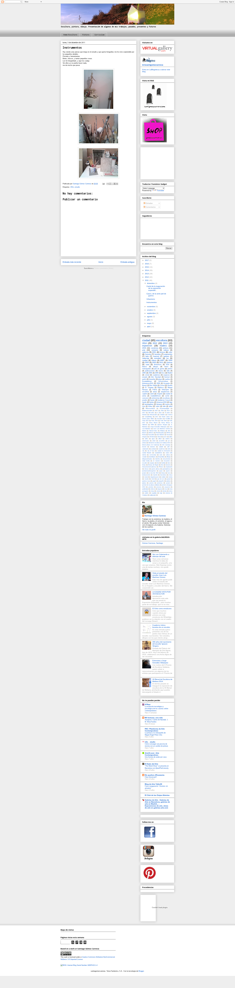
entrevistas (156, 398)
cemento (155, 350)
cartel (152, 394)
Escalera (159, 418)
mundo (147, 479)
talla (168, 371)
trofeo (150, 406)
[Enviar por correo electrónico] (107, 184)
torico (170, 491)
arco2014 (145, 392)
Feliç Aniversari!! (151, 777)
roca (165, 489)
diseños (157, 459)
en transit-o (156, 461)
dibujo (168, 457)
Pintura (85, 34)
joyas (161, 471)
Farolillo (167, 418)
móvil (152, 479)
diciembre (151, 283)
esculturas (166, 398)
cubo (160, 455)
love (169, 473)
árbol (170, 406)
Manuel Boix (153, 430)
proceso (158, 487)
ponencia (159, 483)
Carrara (148, 354)
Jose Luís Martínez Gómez (161, 428)
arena (155, 392)
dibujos (155, 367)
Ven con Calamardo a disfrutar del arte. (160, 555)
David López (166, 416)
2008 (156, 373)
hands (144, 402)
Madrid (170, 373)
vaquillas (154, 493)
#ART (162, 360)
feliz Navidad (156, 377)
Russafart (151, 434)
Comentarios (150, 207)
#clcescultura (163, 381)
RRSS (168, 432)
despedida (161, 457)
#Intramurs (158, 364)
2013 (147, 274)
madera (163, 346)
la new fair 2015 (154, 473)
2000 (170, 360)
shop (152, 491)
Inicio (101, 262)
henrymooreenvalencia (149, 467)
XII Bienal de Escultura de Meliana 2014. (162, 680)
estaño (144, 400)
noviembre (151, 306)
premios (150, 487)
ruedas (145, 360)
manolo (155, 475)
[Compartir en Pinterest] (117, 184)
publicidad (145, 489)
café (168, 446)
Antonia (144, 414)
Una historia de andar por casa (155, 757)
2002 (147, 362)
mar (143, 406)
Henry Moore (153, 422)
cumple (144, 457)
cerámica (154, 348)
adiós (170, 436)
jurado (144, 473)
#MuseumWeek (150, 408)
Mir (169, 430)
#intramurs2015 (147, 383)
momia (170, 477)
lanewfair (152, 379)
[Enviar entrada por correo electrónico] (103, 184)
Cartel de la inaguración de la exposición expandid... (156, 288)
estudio (77, 187)
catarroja (145, 358)
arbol (153, 440)
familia (163, 463)
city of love (150, 451)
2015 (147, 267)
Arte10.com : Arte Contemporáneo (152, 754)
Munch (144, 432)
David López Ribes (148, 418)
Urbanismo (151, 299)
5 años (159, 412)
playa (160, 379)
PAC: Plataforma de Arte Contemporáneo (155, 730)
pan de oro (160, 479)
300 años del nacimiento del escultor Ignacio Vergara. (161, 644)
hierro (166, 367)
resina (161, 371)
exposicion (147, 346)
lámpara (159, 404)
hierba (151, 402)
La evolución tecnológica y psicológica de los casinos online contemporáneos (156, 709)
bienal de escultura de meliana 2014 (159, 442)
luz (167, 358)
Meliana (162, 430)
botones (152, 446)
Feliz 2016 (163, 420)
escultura (161, 340)
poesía (151, 483)
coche (167, 396)
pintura (165, 348)
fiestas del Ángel (153, 465)
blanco (144, 367)
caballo (161, 446)
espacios (166, 375)
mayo (149, 323)
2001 (154, 352)
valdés (146, 493)
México (151, 432)
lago (170, 402)
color (170, 352)
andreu (167, 438)
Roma (144, 434)
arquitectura (165, 392)
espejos (152, 463)
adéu (146, 438)
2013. (168, 410)
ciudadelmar (158, 452)
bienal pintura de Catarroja (150, 445)
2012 (147, 277)
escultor (144, 463)
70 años (167, 412)
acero (165, 436)
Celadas (162, 414)
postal (168, 483)
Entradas (149, 203)
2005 (144, 373)
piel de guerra (159, 369)
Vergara (144, 436)
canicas (169, 362)
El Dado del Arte (151, 764)
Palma (155, 390)
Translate (160, 190)
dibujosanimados (147, 459)
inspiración (169, 467)
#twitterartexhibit (147, 410)
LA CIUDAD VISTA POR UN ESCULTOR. (161, 593)
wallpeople (153, 495)
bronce (162, 352)
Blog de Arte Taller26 (153, 784)
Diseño (169, 385)
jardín (144, 379)
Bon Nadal (153, 385)
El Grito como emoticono (161, 608)
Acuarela (166, 383)
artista (144, 442)
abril (149, 327)
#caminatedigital (164, 408)
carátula (153, 449)
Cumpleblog (148, 416)
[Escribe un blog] (110, 184)
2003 (154, 362)
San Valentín (160, 434)
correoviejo (152, 455)
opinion (166, 356)
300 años (151, 412)
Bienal (144, 385)
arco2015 (161, 440)
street (158, 491)
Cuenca (170, 414)
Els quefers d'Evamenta (154, 775)
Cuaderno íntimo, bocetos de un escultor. (161, 626)
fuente (152, 400)
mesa (170, 475)
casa (147, 364)
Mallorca (161, 387)
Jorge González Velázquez (158, 426)
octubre (150, 310)
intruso (147, 469)
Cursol (162, 385)
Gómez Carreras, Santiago (152, 543)
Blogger (141, 971)
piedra (168, 481)
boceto (144, 446)
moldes (163, 477)
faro (169, 463)
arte (143, 350)
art (169, 440)
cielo (168, 449)
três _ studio (150, 742)
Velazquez (165, 390)
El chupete (149, 387)
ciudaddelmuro (155, 396)
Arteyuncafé (153, 414)
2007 (156, 410)
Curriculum (99, 34)
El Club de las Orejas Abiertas (157, 795)
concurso (145, 398)
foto (162, 465)
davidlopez (152, 457)
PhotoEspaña (160, 432)
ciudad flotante (146, 452)
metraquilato (146, 369)
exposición (168, 354)
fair (158, 463)
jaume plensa (156, 469)
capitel (144, 394)
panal (168, 479)
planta (144, 483)
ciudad (146, 340)
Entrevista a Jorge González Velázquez (160, 662)
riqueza (160, 489)
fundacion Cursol (164, 400)
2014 (147, 270)
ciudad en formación (163, 451)
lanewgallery (149, 404)
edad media (146, 461)
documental (166, 459)
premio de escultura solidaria (150, 485)
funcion (168, 465)
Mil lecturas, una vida (154, 718)
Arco (163, 373)
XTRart (147, 704)
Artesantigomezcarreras (152, 65)
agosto (150, 317)
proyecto (167, 487)
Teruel (168, 434)
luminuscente (146, 475)
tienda (164, 491)
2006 (150, 373)
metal (146, 477)
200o (162, 410)
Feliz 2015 (154, 420)
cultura (168, 455)
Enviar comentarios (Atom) (103, 268)
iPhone (161, 467)
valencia (145, 352)
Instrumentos (152, 302)
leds (147, 356)
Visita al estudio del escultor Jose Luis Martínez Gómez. (159, 575)
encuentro (167, 461)
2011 (72, 187)
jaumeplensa (166, 469)
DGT (156, 416)
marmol (156, 356)
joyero (168, 471)
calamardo (145, 449)
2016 (147, 264)
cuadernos (156, 375)
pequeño (161, 481)
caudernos (162, 449)
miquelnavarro (154, 477)
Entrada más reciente (72, 262)
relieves (153, 489)
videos (153, 360)
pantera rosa (146, 481)
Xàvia (159, 436)
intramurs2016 (162, 402)
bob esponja (166, 445)
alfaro (160, 438)
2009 (158, 383)
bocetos (158, 354)
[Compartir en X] (112, 184)
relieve (166, 350)
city (143, 451)
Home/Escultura (70, 34)
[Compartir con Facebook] (114, 184)
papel (154, 481)
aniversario (145, 440)
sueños (167, 379)
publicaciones (150, 371)
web (164, 406)
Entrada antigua (127, 262)
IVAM (152, 424)
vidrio (157, 406)
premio (170, 369)
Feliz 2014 (145, 420)
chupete (159, 394)
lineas (163, 473)
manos (167, 404)
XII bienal (152, 436)
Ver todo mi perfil (148, 530)
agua (153, 438)
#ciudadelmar (147, 381)
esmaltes (157, 358)
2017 (147, 260)
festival (167, 377)
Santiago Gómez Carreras (155, 516)
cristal (147, 375)
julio (149, 320)
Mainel (144, 430)
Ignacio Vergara (162, 424)
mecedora (163, 475)
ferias (144, 465)
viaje (161, 493)
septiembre (151, 313)
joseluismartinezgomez (149, 471)
